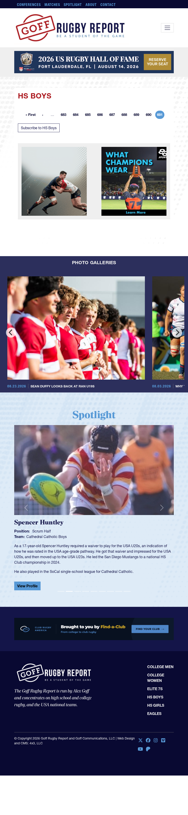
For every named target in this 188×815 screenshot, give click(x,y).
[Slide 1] (61, 587)
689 (138, 115)
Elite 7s (155, 685)
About (91, 4)
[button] (26, 506)
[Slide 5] (94, 587)
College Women (155, 674)
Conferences (29, 4)
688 (126, 115)
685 (89, 115)
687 (113, 115)
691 (160, 115)
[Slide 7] (110, 587)
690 (150, 115)
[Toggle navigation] (167, 27)
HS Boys (155, 693)
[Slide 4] (85, 587)
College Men (160, 663)
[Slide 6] (102, 587)
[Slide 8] (118, 587)
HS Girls (155, 701)
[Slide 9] (127, 587)
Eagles (154, 710)
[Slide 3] (77, 587)
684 (77, 115)
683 (65, 115)
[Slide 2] (69, 587)
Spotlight (73, 4)
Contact (108, 4)
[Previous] (11, 333)
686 (101, 115)
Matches (52, 4)
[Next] (177, 333)
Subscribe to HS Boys (39, 128)
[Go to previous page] (43, 115)
